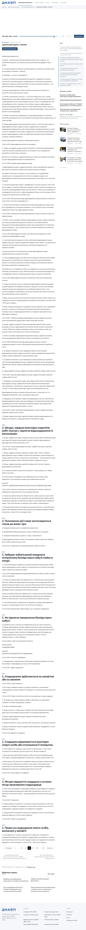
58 (37, 848)
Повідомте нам (31, 867)
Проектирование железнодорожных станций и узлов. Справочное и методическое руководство (43, 889)
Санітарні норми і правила (51, 919)
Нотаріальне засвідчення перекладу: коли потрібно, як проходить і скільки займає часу (74, 150)
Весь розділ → (52, 874)
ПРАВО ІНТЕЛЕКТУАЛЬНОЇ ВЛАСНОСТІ (40, 880)
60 (43, 848)
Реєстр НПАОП (39, 2)
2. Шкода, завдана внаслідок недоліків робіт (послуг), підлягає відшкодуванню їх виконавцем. (71, 48)
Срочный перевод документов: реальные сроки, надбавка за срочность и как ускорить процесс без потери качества (75, 132)
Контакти (63, 2)
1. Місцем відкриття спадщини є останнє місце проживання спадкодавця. (71, 80)
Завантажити (79, 36)
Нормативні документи (25, 2)
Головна (4, 7)
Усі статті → (64, 167)
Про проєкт (55, 2)
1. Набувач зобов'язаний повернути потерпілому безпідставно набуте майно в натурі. (71, 59)
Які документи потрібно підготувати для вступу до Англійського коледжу (74, 159)
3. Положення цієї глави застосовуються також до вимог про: (71, 53)
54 (21, 848)
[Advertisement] (43, 21)
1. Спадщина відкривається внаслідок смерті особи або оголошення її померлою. (70, 74)
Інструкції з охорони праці (31, 914)
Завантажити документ (9, 49)
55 (25, 848)
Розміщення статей (72, 920)
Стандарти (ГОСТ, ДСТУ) (30, 912)
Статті (47, 2)
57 (33, 848)
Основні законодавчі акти (28, 7)
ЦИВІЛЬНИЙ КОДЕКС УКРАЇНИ (14, 45)
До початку (5, 42)
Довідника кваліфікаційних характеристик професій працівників (15, 880)
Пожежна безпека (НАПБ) (51, 924)
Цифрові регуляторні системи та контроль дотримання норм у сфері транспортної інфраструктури (74, 141)
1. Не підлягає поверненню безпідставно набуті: (71, 64)
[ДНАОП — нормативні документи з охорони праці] (9, 2)
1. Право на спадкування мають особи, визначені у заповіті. (70, 84)
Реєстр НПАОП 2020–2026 (31, 924)
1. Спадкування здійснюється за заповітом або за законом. (69, 69)
